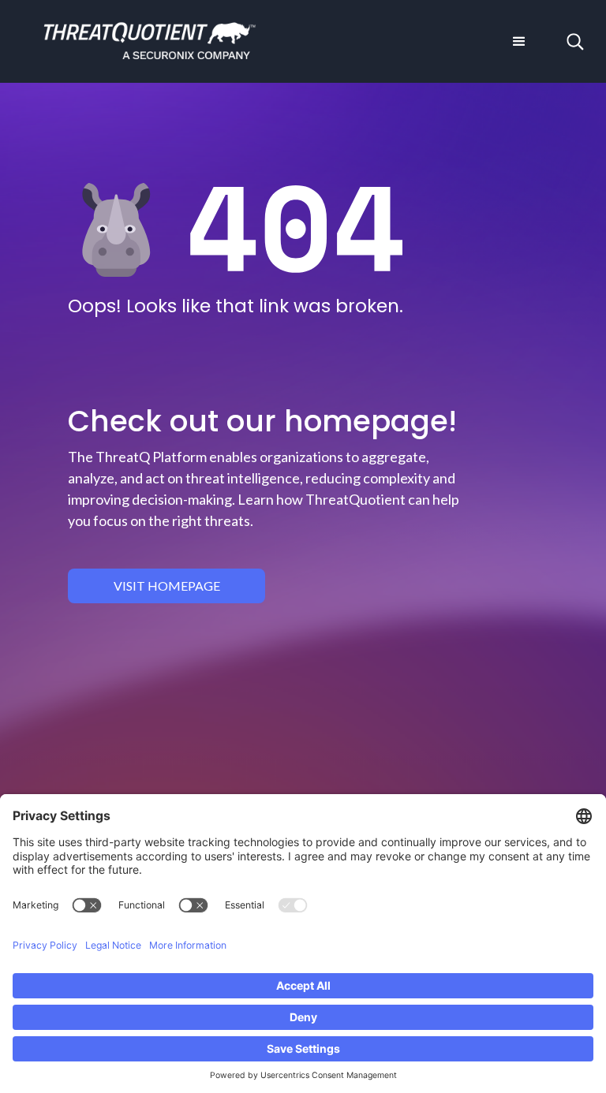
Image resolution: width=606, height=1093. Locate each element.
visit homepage (167, 585)
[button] (519, 41)
